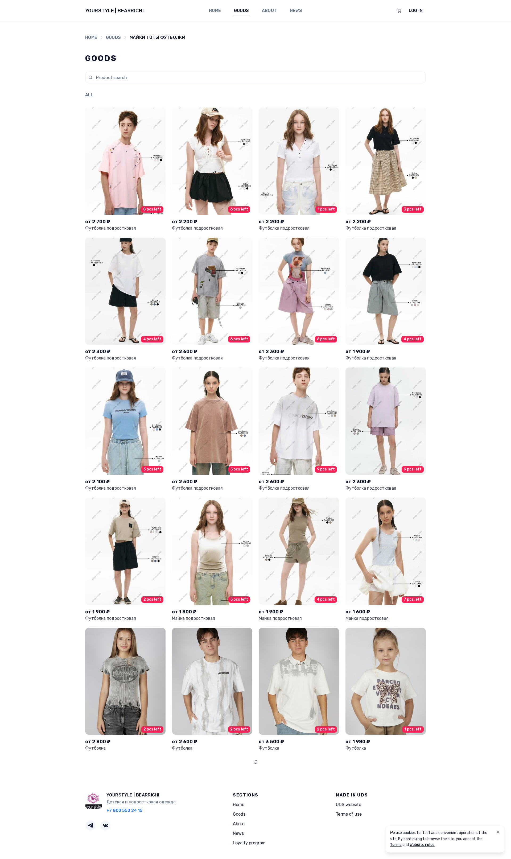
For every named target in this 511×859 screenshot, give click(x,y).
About (269, 10)
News (296, 10)
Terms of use (349, 814)
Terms (396, 845)
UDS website (348, 804)
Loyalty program (249, 842)
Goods (241, 10)
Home (215, 10)
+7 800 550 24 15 (124, 810)
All (89, 94)
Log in (416, 10)
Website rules (422, 845)
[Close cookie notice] (498, 832)
